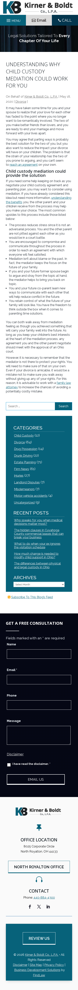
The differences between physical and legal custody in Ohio (37, 565)
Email (41, 20)
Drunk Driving (23, 455)
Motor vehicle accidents (31, 496)
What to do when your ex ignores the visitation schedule (37, 545)
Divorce (20, 101)
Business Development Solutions (37, 970)
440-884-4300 (44, 897)
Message (14, 721)
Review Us (39, 938)
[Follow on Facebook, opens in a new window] (30, 906)
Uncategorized (24, 502)
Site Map (36, 965)
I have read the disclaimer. (31, 763)
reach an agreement (24, 164)
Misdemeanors (24, 489)
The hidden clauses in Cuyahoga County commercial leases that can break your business (39, 533)
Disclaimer (15, 754)
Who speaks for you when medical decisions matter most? (38, 522)
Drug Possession (25, 449)
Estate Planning (25, 462)
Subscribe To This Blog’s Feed (32, 597)
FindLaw (39, 975)
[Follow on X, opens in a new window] (39, 906)
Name (11, 644)
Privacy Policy (54, 965)
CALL (67, 20)
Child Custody (24, 435)
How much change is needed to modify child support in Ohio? (36, 555)
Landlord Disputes (27, 482)
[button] (74, 962)
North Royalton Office (39, 867)
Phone (12, 695)
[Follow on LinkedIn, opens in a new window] (48, 906)
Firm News (21, 469)
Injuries (18, 475)
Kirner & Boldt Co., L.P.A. (41, 96)
